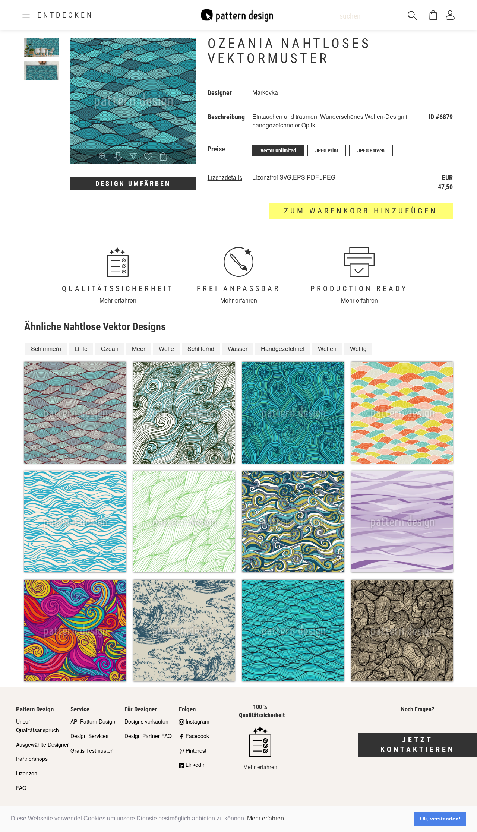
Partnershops (32, 758)
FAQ (21, 787)
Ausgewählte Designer (42, 744)
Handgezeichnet (282, 348)
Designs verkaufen (146, 721)
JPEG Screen (371, 151)
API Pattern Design (92, 721)
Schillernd (200, 348)
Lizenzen (26, 773)
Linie (81, 348)
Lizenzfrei (265, 177)
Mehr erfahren (117, 300)
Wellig (358, 348)
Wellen (327, 348)
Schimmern (46, 348)
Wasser (237, 348)
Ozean (110, 348)
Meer (138, 348)
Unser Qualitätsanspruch (37, 726)
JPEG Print (326, 151)
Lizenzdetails (225, 177)
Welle (166, 348)
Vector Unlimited (278, 151)
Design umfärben (133, 183)
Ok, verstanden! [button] (440, 819)
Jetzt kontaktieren (417, 744)
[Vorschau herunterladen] (118, 157)
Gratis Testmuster (91, 750)
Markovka (265, 92)
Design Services (89, 736)
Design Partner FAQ (148, 736)
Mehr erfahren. (266, 818)
